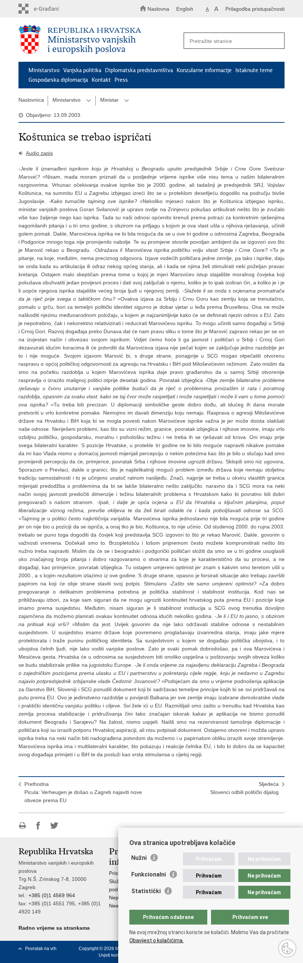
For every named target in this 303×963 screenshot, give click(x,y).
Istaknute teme (254, 70)
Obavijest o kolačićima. (156, 940)
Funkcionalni (148, 874)
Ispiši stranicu (22, 825)
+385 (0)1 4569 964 (51, 895)
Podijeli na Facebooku (38, 825)
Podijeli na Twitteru (54, 825)
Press (121, 80)
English (184, 9)
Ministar (109, 100)
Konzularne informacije (204, 70)
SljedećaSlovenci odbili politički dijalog (244, 788)
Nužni (139, 857)
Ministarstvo (43, 70)
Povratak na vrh (41, 948)
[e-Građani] (50, 9)
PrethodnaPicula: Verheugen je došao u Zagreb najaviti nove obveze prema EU (83, 792)
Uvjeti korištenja (115, 955)
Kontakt (101, 80)
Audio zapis (39, 153)
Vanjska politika (82, 70)
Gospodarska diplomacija (58, 80)
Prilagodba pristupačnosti (255, 9)
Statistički (146, 891)
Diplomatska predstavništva (139, 70)
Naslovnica (31, 100)
